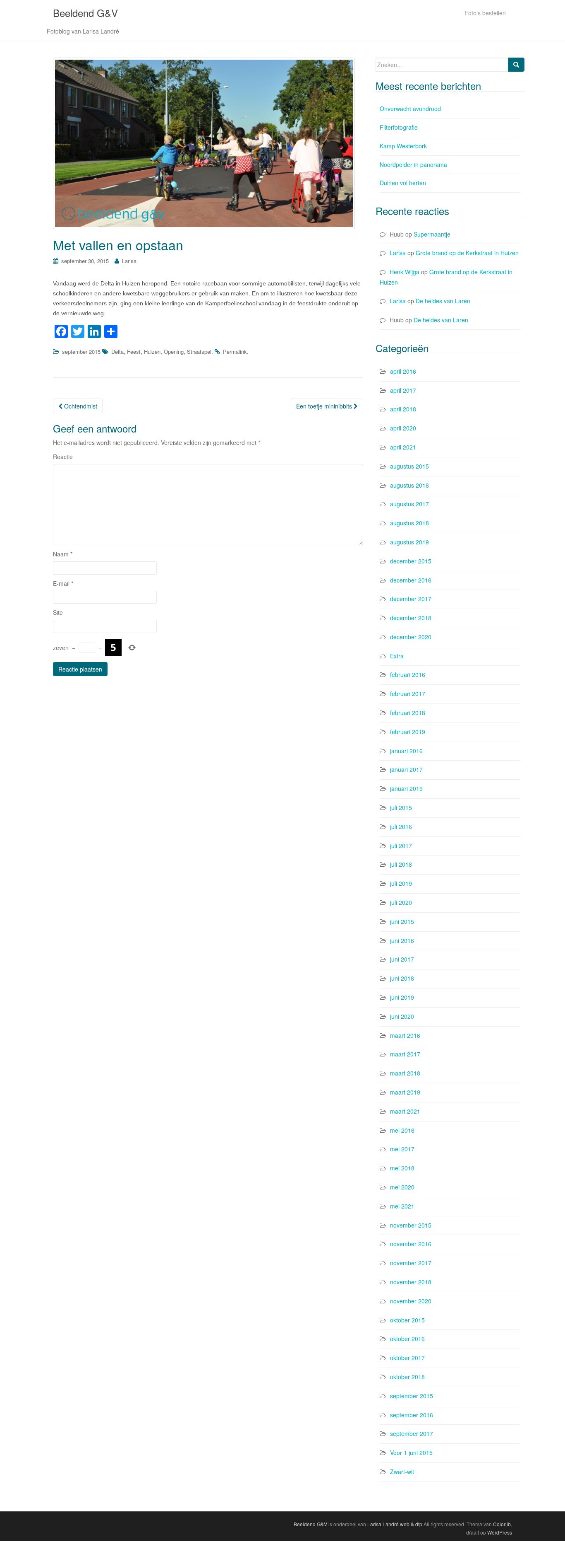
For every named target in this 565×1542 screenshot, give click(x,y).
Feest (134, 351)
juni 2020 (402, 1016)
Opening (174, 351)
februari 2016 (407, 674)
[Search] (516, 65)
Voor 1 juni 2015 (411, 1452)
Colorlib (502, 1523)
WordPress (499, 1532)
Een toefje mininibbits (325, 406)
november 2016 (410, 1244)
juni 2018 (402, 978)
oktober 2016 (407, 1338)
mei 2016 (402, 1130)
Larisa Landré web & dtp (394, 1523)
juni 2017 (402, 959)
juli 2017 (401, 845)
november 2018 (410, 1282)
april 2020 (403, 428)
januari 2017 (406, 769)
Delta (117, 351)
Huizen (152, 351)
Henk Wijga (404, 272)
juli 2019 (401, 883)
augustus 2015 (409, 466)
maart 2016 (405, 1035)
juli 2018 (401, 864)
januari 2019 (406, 788)
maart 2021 (405, 1111)
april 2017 (403, 390)
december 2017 (410, 599)
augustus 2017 (409, 504)
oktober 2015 (407, 1320)
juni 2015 (402, 921)
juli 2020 (401, 902)
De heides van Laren (443, 301)
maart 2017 (405, 1054)
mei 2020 (402, 1187)
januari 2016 (406, 751)
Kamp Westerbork (403, 146)
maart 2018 (405, 1073)
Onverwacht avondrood (410, 108)
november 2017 (410, 1263)
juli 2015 (401, 807)
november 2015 (410, 1225)
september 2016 (411, 1415)
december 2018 (410, 618)
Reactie (63, 456)
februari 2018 (407, 712)
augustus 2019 (409, 542)
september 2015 (81, 351)
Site (58, 612)
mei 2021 (402, 1206)
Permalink (235, 351)
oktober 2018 (407, 1377)
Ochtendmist (79, 406)
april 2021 (403, 447)
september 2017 (411, 1433)
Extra (397, 656)
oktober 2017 (407, 1357)
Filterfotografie (399, 127)
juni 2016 (402, 940)
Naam (62, 554)
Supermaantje (432, 234)
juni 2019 (402, 997)
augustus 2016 (409, 485)
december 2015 (410, 561)
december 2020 (410, 637)
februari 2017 (407, 693)
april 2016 (403, 371)
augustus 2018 (409, 523)
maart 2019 (405, 1092)
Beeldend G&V (85, 12)
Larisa (129, 261)
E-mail (63, 583)
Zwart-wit (402, 1471)
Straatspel (199, 351)
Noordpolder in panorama (413, 164)
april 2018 (403, 409)
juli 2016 (401, 826)
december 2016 (410, 580)
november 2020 (410, 1301)
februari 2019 (407, 731)
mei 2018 (402, 1168)
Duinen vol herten (403, 183)
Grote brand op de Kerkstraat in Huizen (467, 253)
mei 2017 (402, 1149)
